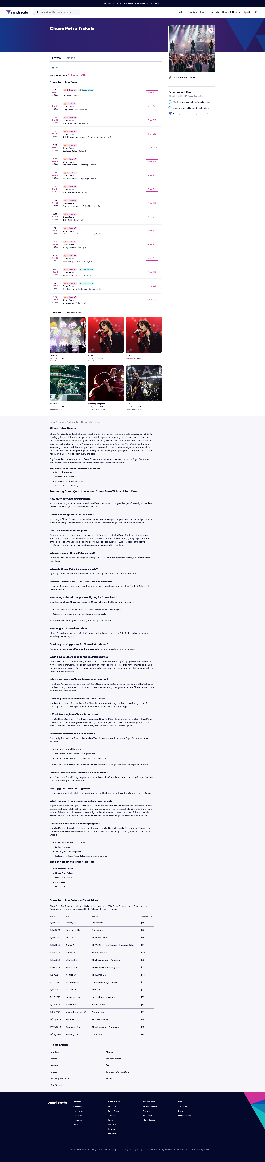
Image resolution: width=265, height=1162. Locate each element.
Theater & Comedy (231, 12)
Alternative (73, 422)
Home (52, 422)
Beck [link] (108, 1065)
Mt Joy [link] (109, 1052)
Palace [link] (109, 1078)
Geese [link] (54, 1072)
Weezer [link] (54, 1065)
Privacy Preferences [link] (205, 1149)
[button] (55, 67)
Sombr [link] (54, 1058)
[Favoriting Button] (211, 30)
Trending (192, 12)
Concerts (214, 12)
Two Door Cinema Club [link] (117, 1072)
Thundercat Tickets (64, 868)
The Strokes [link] (56, 1085)
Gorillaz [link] (55, 1052)
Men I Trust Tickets (63, 878)
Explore (181, 12)
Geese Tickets (61, 887)
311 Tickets (60, 882)
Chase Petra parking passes (82, 649)
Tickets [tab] (56, 57)
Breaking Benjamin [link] (60, 1078)
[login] (256, 12)
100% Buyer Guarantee (143, 3)
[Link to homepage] (18, 12)
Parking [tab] (70, 57)
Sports (203, 12)
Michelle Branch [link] (113, 1058)
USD (249, 12)
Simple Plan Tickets (64, 873)
